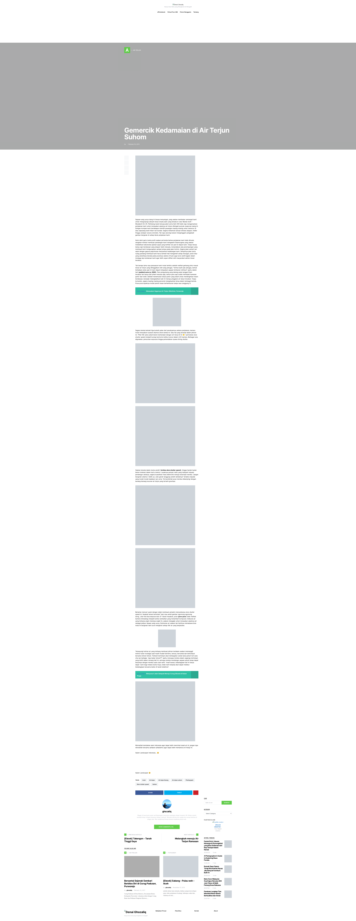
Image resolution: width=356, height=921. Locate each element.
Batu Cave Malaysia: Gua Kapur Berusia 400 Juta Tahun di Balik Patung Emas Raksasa (213, 882)
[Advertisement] (178, 29)
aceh (144, 780)
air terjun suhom (177, 780)
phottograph (189, 780)
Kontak (196, 911)
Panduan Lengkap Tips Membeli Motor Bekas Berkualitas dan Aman (212, 893)
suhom (155, 784)
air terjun (152, 780)
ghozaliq (166, 811)
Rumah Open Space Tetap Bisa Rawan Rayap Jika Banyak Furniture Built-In (213, 869)
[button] (353, 12)
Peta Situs (178, 911)
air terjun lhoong (163, 780)
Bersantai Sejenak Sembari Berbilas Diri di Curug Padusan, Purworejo (140, 883)
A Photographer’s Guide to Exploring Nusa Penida (213, 858)
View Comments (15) (166, 827)
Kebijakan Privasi (161, 911)
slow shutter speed (143, 784)
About (216, 911)
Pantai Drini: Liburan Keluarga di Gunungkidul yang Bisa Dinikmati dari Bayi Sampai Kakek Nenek (213, 845)
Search (226, 802)
